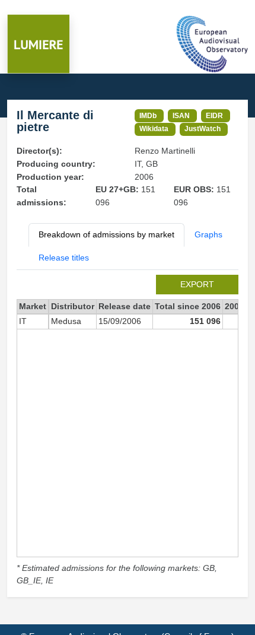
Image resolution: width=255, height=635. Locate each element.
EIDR (214, 115)
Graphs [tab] (208, 234)
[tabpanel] (127, 431)
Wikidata (153, 128)
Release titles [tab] (64, 257)
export (197, 284)
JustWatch (202, 128)
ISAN (181, 115)
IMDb (148, 115)
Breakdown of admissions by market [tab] (106, 234)
